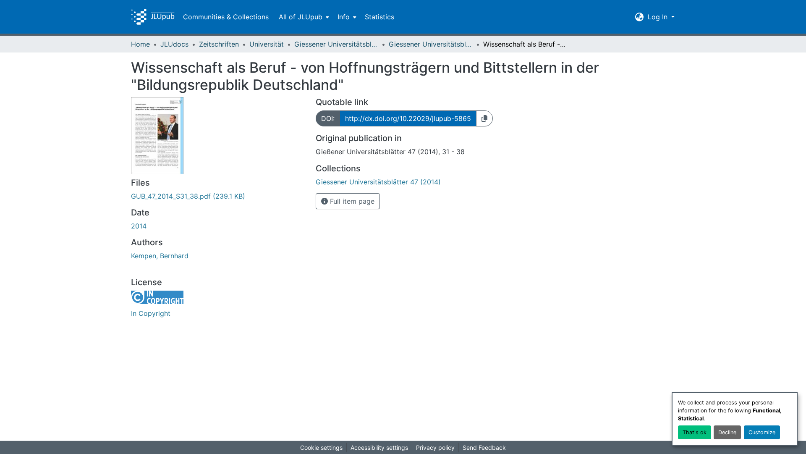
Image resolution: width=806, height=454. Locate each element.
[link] (218, 196)
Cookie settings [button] (321, 447)
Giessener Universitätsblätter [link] (336, 44)
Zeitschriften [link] (219, 44)
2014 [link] (139, 226)
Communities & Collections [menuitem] (226, 17)
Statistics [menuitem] (379, 17)
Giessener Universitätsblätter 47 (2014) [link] (431, 44)
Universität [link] (266, 44)
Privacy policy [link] (435, 447)
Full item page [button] (351, 201)
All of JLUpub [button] (300, 17)
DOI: (328, 118)
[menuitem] (303, 17)
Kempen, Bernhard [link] (159, 256)
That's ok (695, 432)
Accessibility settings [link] (379, 447)
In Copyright (150, 313)
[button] (153, 16)
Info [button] (344, 17)
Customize (761, 432)
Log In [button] (659, 17)
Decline (727, 432)
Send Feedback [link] (484, 447)
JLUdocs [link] (174, 44)
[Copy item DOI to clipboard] (484, 118)
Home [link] (140, 44)
